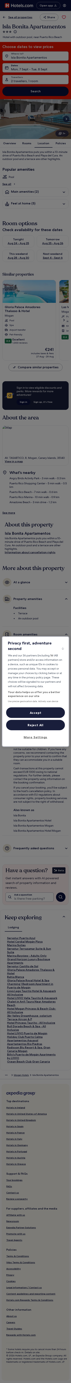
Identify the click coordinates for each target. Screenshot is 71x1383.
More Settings (35, 737)
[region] (35, 691)
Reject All (35, 725)
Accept (35, 712)
